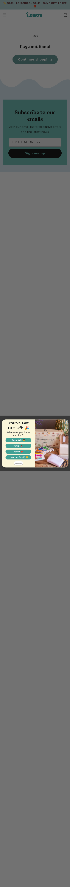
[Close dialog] (66, 421)
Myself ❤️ (18, 452)
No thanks (18, 463)
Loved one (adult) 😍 (18, 457)
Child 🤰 (18, 446)
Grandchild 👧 (18, 440)
